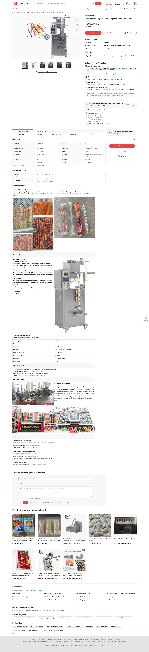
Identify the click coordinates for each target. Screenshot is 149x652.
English (34, 641)
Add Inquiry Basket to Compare (47, 72)
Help (106, 9)
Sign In (88, 123)
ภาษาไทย (102, 641)
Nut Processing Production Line (104, 618)
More (13, 633)
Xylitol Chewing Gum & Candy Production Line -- (56, 597)
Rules (135, 9)
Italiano (66, 641)
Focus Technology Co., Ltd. (63, 645)
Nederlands (77, 641)
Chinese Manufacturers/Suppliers (54, 639)
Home (13, 12)
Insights (118, 639)
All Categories (18, 9)
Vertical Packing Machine (112, 600)
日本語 (93, 641)
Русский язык (59, 641)
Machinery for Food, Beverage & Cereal (46, 12)
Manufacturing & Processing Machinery (26, 12)
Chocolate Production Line (50, 600)
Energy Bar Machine (101, 626)
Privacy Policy (100, 645)
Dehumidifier (15, 600)
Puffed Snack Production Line (84, 618)
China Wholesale (67, 639)
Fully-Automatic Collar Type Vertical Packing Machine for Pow (122, 593)
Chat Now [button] (129, 33)
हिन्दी (98, 641)
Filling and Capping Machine (82, 600)
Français (52, 641)
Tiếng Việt (113, 641)
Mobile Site (111, 639)
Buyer (97, 9)
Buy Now (93, 33)
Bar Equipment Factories (20, 626)
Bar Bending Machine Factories (54, 626)
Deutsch (71, 641)
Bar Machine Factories (37, 626)
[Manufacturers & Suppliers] (21, 3)
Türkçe (108, 641)
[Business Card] (134, 139)
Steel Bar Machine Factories (73, 626)
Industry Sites (85, 639)
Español (40, 641)
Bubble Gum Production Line (82, 593)
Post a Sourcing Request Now (60, 502)
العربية (83, 641)
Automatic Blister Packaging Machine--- (85, 597)
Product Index (104, 639)
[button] (100, 134)
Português (45, 641)
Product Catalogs (37, 590)
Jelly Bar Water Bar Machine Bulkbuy (53, 630)
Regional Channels (95, 639)
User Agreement (84, 645)
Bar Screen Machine (34, 630)
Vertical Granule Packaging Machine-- (22, 597)
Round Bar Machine (116, 626)
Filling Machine (16, 593)
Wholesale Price (77, 639)
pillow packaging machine (112, 597)
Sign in (135, 4)
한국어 (88, 641)
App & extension (115, 9)
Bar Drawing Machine (19, 630)
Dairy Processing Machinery (46, 618)
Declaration (92, 645)
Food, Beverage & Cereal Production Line (24, 618)
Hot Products (32, 639)
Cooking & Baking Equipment (65, 618)
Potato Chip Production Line (124, 618)
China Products (40, 639)
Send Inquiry (111, 33)
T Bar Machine (89, 626)
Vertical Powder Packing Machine (52, 593)
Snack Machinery (61, 12)
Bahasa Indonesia (122, 641)
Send (25, 502)
